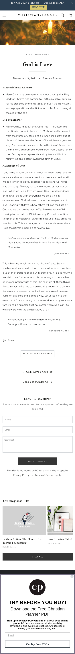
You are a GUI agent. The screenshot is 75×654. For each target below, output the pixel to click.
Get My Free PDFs (37, 644)
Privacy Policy (21, 475)
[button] (73, 3)
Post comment (37, 461)
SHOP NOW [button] (38, 7)
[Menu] (4, 15)
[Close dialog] (72, 576)
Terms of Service (44, 475)
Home (29, 55)
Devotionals (41, 55)
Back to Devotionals (39, 354)
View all (37, 557)
